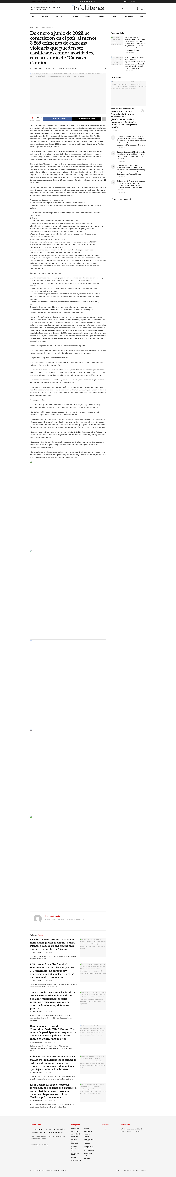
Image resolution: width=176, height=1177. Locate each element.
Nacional (59, 16)
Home (32, 27)
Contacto (52, 1)
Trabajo (46, 1)
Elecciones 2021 (75, 1149)
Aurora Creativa (61, 1170)
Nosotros (33, 1)
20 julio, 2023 (50, 68)
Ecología (74, 1146)
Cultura (87, 16)
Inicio (34, 16)
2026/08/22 (48, 1011)
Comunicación (76, 1134)
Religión (116, 16)
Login (126, 1)
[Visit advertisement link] (88, 24)
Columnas (101, 16)
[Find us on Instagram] (129, 8)
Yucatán (45, 16)
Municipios (88, 1131)
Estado (73, 1157)
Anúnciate (40, 1)
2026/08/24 (48, 952)
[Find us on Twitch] (133, 8)
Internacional (74, 16)
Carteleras (75, 1128)
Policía (86, 1136)
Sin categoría (89, 1150)
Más (141, 16)
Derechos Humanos (47, 27)
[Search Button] (145, 1)
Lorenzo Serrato (37, 68)
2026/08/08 (48, 1100)
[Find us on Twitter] (122, 8)
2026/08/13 (47, 1042)
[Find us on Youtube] (126, 8)
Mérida (86, 1128)
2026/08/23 (48, 980)
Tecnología (129, 16)
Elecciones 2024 (75, 1154)
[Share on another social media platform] (104, 119)
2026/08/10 (47, 1072)
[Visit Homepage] (88, 8)
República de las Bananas (89, 1147)
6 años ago (130, 52)
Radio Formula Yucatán (89, 1140)
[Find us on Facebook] (119, 8)
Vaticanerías (88, 1156)
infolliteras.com (39, 1170)
